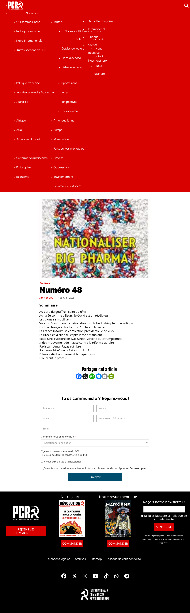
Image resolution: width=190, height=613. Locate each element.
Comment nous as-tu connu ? (58, 436)
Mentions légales (59, 559)
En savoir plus (138, 468)
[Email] (105, 386)
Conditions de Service (178, 539)
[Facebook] (79, 386)
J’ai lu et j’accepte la (165, 517)
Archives (80, 559)
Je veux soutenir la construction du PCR (66, 455)
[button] (183, 606)
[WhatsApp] (92, 386)
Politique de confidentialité (170, 517)
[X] (85, 386)
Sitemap (96, 559)
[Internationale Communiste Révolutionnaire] (95, 594)
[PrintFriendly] (111, 386)
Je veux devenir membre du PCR (61, 451)
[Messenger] (99, 386)
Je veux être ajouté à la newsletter (62, 461)
